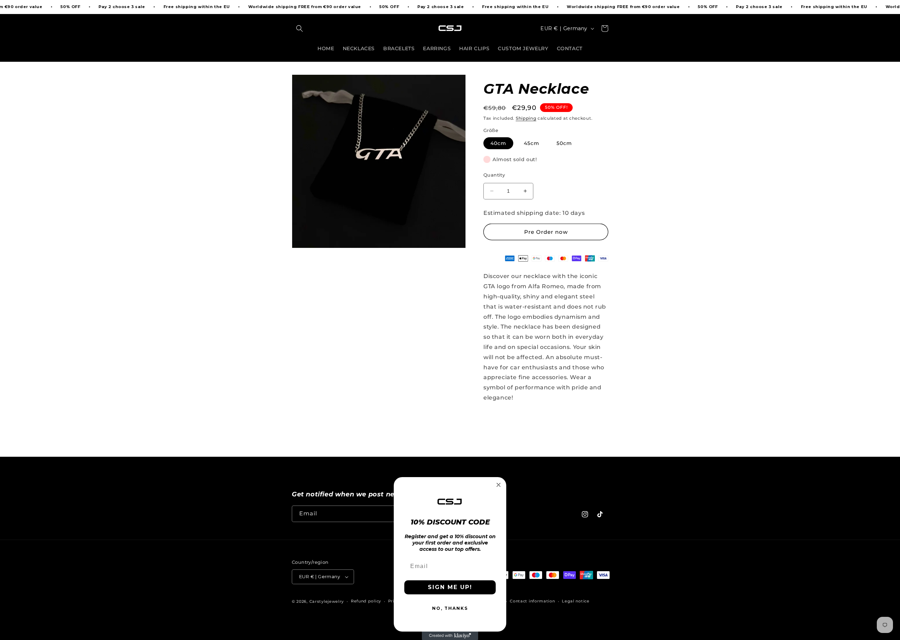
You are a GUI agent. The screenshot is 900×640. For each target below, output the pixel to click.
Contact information (532, 601)
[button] (299, 28)
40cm (498, 143)
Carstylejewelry (326, 601)
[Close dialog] (498, 485)
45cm (531, 143)
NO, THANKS (450, 608)
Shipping (526, 118)
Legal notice (575, 601)
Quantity (494, 175)
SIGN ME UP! (450, 587)
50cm (564, 143)
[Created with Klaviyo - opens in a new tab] (450, 636)
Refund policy (366, 601)
